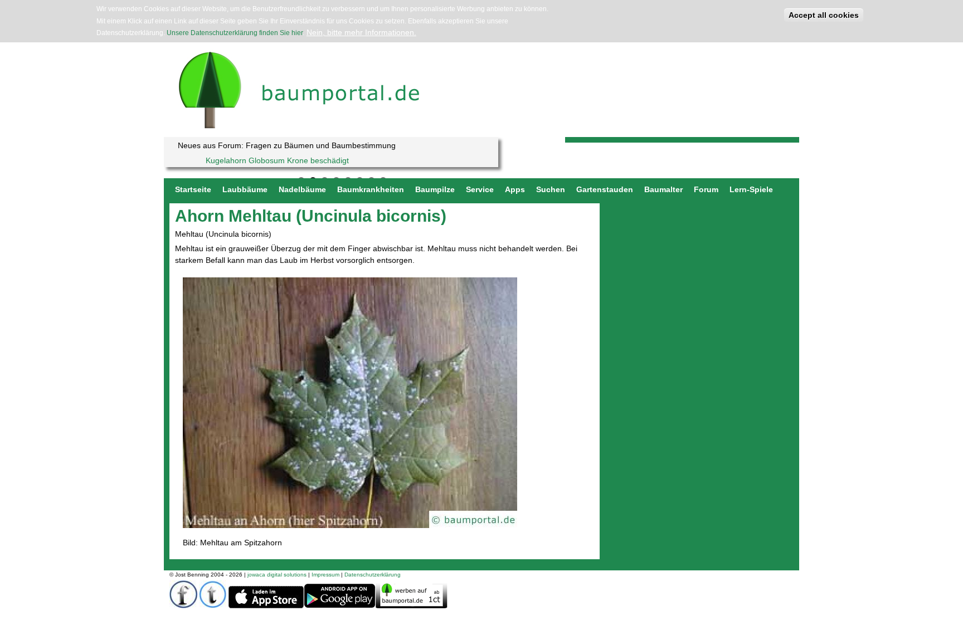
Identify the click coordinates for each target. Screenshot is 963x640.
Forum (706, 189)
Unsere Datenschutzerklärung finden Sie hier (235, 33)
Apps (515, 189)
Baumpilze (435, 189)
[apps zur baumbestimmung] (340, 606)
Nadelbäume (302, 189)
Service (480, 189)
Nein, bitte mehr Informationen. (361, 32)
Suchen (550, 189)
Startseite (193, 189)
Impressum (325, 574)
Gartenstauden (604, 189)
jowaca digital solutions (277, 574)
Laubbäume (245, 189)
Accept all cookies (824, 15)
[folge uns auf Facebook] (183, 606)
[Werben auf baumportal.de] (412, 606)
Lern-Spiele (751, 189)
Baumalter (663, 189)
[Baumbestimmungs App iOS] (266, 606)
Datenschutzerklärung (372, 574)
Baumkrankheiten (370, 189)
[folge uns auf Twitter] (213, 606)
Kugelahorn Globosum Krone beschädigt (277, 160)
